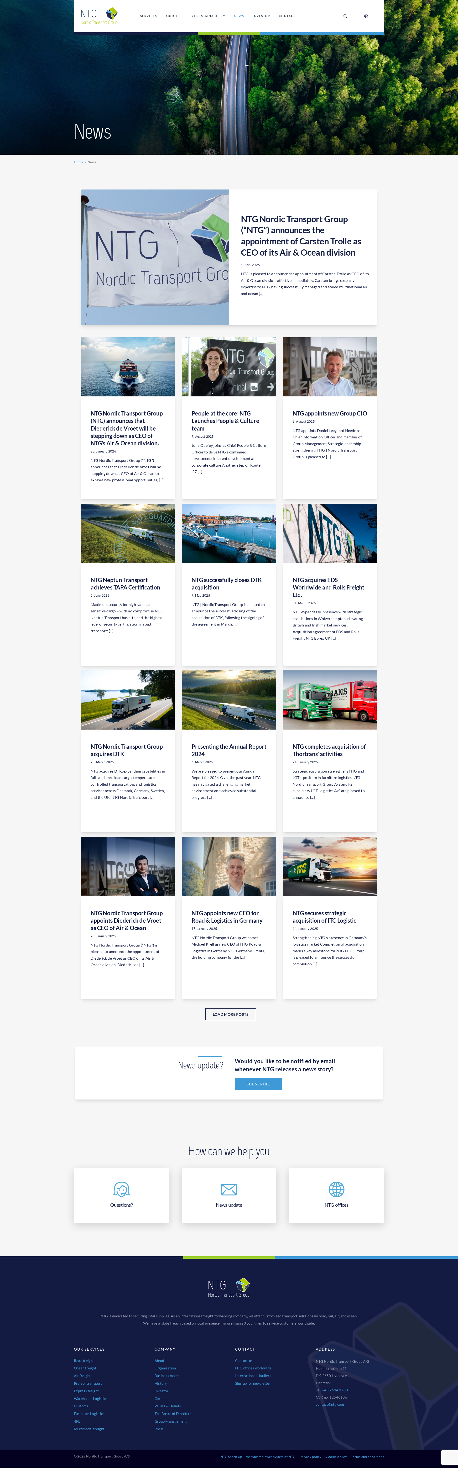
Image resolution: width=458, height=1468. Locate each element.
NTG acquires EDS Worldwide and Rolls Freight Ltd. (328, 587)
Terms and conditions (367, 1457)
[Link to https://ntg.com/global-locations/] (366, 16)
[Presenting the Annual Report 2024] (229, 700)
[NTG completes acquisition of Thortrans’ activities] (330, 700)
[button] (345, 16)
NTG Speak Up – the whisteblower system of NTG (257, 1457)
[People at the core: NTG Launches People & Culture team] (229, 366)
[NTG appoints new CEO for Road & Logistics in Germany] (229, 866)
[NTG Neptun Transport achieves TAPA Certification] (128, 533)
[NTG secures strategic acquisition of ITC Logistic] (330, 866)
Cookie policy (336, 1457)
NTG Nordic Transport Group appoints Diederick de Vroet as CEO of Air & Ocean (127, 920)
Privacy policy (310, 1457)
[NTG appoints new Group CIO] (330, 366)
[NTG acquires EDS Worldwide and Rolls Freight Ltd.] (330, 533)
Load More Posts (231, 1014)
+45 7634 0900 (335, 1390)
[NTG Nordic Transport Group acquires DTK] (128, 700)
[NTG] (99, 9)
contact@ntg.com (330, 1404)
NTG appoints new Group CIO (330, 413)
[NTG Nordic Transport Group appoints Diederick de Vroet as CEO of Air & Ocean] (128, 866)
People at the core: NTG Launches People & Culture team (225, 420)
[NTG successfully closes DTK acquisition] (229, 533)
